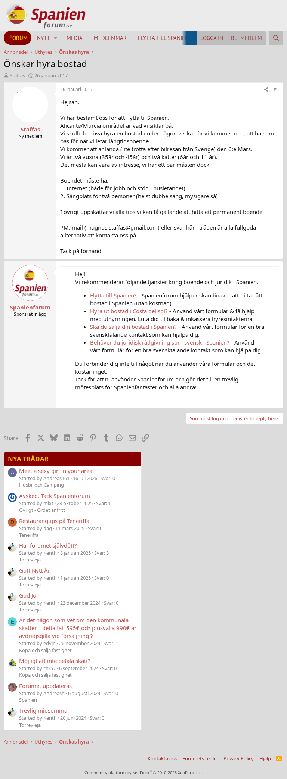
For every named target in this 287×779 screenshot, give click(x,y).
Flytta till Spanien (163, 37)
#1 (276, 89)
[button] (55, 38)
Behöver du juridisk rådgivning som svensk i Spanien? (159, 342)
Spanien (28, 700)
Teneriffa (28, 535)
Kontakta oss (162, 758)
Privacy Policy (238, 758)
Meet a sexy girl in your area (55, 470)
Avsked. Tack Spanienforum (54, 495)
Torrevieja (30, 559)
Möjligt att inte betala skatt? (54, 660)
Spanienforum (30, 307)
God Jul (28, 595)
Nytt (43, 37)
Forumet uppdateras (45, 685)
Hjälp (265, 758)
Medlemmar (110, 37)
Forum (18, 37)
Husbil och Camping (41, 485)
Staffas (17, 75)
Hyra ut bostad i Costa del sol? (129, 311)
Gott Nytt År (34, 570)
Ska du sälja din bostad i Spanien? (133, 326)
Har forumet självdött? (48, 545)
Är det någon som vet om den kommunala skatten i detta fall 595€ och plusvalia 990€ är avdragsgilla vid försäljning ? (77, 627)
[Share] (266, 89)
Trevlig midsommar (44, 710)
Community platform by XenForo (143, 772)
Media (75, 37)
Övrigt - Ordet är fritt (42, 510)
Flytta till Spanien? (113, 295)
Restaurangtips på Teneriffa (54, 520)
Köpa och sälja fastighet (45, 650)
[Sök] (276, 38)
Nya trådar (28, 459)
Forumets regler (200, 758)
